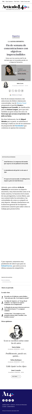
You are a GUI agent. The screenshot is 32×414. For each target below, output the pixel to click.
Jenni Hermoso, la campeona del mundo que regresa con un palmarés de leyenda (16, 162)
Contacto (12, 404)
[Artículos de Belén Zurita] (5, 84)
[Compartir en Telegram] (22, 91)
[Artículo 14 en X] (3, 400)
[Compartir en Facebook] (9, 91)
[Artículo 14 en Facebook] (9, 400)
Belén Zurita (20, 83)
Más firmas (14, 376)
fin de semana (5, 280)
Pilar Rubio (16, 1)
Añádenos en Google (17, 95)
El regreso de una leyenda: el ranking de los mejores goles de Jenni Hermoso (17, 180)
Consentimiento (11, 406)
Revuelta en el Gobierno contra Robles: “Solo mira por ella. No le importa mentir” (16, 297)
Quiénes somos (6, 404)
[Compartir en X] (12, 91)
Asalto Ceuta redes (25, 1)
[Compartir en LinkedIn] (16, 91)
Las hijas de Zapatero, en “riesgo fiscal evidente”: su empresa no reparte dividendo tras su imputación (15, 302)
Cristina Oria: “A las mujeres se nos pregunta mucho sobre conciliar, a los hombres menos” (15, 315)
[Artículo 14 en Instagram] (6, 400)
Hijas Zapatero (9, 1)
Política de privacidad (21, 404)
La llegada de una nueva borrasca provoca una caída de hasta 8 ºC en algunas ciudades (16, 308)
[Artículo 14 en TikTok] (13, 400)
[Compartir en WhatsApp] (19, 91)
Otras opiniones (6, 321)
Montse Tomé (21, 103)
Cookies (4, 406)
